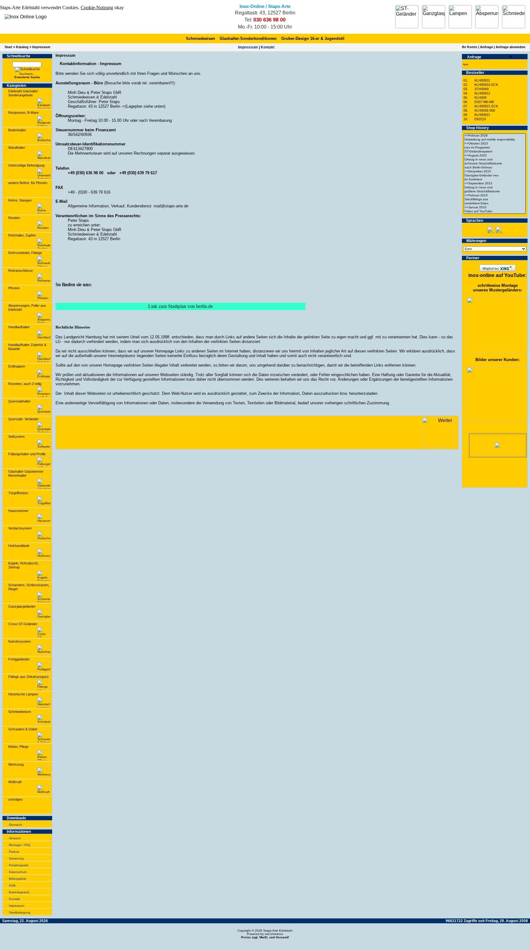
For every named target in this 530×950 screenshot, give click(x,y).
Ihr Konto (469, 47)
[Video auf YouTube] (494, 211)
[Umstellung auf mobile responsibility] (494, 140)
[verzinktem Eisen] (494, 204)
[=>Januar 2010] (494, 208)
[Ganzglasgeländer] (433, 17)
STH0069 (481, 89)
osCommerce (274, 934)
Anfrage (486, 47)
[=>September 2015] (494, 184)
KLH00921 (482, 115)
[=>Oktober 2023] (494, 144)
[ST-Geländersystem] (494, 152)
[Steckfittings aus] (494, 200)
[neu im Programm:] (494, 148)
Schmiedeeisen (200, 38)
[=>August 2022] (494, 156)
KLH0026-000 (484, 110)
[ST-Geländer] (407, 17)
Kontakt (268, 47)
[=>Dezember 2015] (494, 172)
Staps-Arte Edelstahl (277, 930)
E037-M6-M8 (484, 102)
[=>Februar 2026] (494, 136)
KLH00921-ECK (486, 106)
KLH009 (480, 97)
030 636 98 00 (269, 20)
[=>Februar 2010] (494, 196)
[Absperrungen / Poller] (487, 17)
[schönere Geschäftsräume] (494, 164)
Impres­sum (248, 47)
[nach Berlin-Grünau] (494, 168)
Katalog (22, 47)
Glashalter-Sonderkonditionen (248, 38)
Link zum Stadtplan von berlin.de (180, 306)
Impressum (41, 47)
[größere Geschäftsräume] (494, 192)
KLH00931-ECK (486, 85)
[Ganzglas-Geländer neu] (494, 176)
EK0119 (480, 119)
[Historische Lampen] (460, 17)
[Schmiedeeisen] (513, 17)
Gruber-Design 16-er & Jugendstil (312, 38)
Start (8, 47)
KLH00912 (482, 93)
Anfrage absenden (510, 47)
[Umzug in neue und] (494, 160)
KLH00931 (482, 80)
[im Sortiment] (494, 180)
